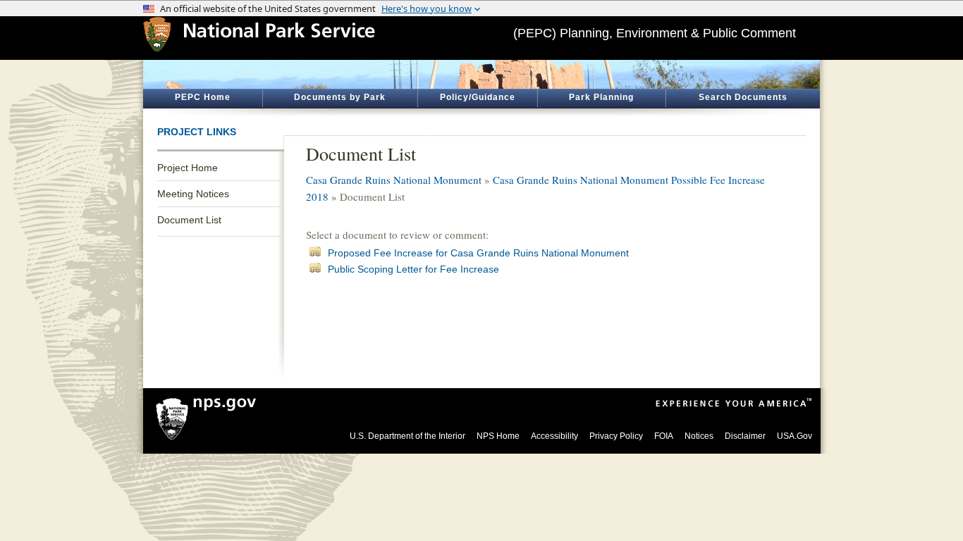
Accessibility (554, 436)
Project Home (187, 167)
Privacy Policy (616, 436)
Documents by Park (340, 97)
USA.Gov (794, 436)
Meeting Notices (193, 193)
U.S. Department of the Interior (407, 436)
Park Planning (601, 97)
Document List (189, 219)
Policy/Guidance (477, 97)
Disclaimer (745, 436)
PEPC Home (203, 97)
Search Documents (743, 97)
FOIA (663, 436)
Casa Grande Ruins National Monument (394, 180)
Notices (699, 436)
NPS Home (498, 436)
